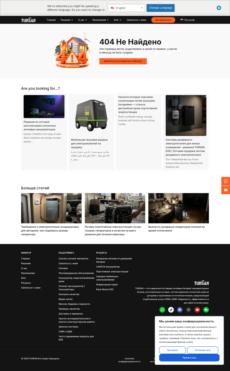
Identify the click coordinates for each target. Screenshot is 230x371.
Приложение (28, 273)
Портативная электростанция (112, 271)
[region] (189, 340)
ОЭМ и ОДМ (65, 331)
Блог (23, 278)
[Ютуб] (197, 310)
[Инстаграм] (188, 310)
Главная (25, 258)
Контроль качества (69, 294)
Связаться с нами (30, 287)
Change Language (160, 7)
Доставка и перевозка (71, 313)
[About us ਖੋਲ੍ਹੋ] (86, 20)
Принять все (189, 357)
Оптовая (63, 268)
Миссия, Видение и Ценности (74, 304)
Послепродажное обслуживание (76, 273)
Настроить (172, 350)
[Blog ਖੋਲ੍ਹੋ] (121, 20)
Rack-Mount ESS (104, 289)
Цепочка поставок (68, 326)
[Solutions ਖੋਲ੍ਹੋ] (72, 20)
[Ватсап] (162, 310)
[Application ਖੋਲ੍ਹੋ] (108, 20)
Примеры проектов (69, 308)
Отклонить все (203, 350)
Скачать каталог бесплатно (73, 258)
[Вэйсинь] (206, 310)
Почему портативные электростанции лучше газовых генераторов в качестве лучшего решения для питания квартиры (113, 230)
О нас (24, 268)
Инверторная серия (107, 284)
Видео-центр (66, 299)
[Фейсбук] (180, 310)
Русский (189, 19)
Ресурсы (26, 282)
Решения (26, 263)
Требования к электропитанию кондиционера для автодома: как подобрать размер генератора (50, 230)
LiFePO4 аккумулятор (108, 266)
